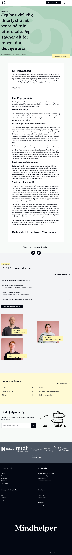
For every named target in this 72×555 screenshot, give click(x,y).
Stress (41, 387)
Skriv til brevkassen (11, 306)
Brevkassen (5, 264)
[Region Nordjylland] (36, 449)
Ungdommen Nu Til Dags (8, 500)
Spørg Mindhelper (53, 2)
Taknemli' (4, 497)
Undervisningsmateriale (44, 480)
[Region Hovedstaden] (7, 449)
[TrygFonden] (36, 457)
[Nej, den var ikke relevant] (38, 252)
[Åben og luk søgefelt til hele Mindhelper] (64, 3)
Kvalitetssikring (42, 478)
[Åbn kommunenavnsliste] (33, 425)
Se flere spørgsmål (60, 274)
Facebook (41, 500)
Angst (4, 387)
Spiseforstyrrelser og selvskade (49, 391)
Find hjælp (4, 478)
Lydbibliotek (4, 480)
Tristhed (4, 395)
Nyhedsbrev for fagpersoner (46, 473)
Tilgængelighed (53, 552)
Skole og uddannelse (19, 54)
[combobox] (18, 425)
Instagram (41, 502)
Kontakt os (41, 495)
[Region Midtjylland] (22, 449)
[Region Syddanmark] (64, 449)
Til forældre (4, 483)
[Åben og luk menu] (69, 3)
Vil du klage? (41, 505)
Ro (2, 495)
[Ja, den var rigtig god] (33, 252)
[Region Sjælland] (50, 449)
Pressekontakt (42, 497)
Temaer (3, 473)
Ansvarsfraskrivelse (31, 552)
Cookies (43, 552)
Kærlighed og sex (7, 391)
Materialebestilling (43, 476)
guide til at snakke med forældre (34, 210)
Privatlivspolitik (19, 552)
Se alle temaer (62, 384)
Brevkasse (7, 54)
